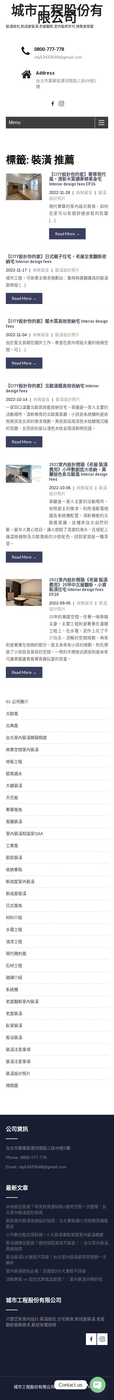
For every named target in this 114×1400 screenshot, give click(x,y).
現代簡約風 (16, 953)
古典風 (12, 725)
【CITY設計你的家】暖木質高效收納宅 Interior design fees (57, 324)
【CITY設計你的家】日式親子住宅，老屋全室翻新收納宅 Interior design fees (56, 259)
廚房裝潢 (14, 857)
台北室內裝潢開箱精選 (26, 737)
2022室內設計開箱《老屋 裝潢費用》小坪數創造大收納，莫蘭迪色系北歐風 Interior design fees (78, 472)
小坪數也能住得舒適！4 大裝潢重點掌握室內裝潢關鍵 (54, 1234)
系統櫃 (12, 989)
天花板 (12, 797)
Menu (14, 122)
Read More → (67, 233)
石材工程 (14, 965)
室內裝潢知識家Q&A (24, 833)
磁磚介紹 (14, 977)
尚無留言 (84, 192)
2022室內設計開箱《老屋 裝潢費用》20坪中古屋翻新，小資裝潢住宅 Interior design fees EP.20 (78, 587)
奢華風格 (14, 809)
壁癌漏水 (14, 773)
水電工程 (14, 929)
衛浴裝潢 (14, 1037)
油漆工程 (14, 941)
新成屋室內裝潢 (20, 881)
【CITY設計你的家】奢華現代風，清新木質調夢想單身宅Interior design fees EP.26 (77, 179)
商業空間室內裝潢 (22, 749)
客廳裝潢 (14, 821)
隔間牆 (12, 1085)
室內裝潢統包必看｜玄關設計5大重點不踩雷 (46, 1271)
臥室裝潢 (14, 1025)
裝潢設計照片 (67, 270)
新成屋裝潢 (16, 893)
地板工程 (14, 761)
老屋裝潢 (14, 1013)
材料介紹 (14, 917)
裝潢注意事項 (18, 1049)
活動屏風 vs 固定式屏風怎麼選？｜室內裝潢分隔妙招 (54, 1279)
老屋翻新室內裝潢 (22, 1001)
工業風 (12, 845)
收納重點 (14, 869)
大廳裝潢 (14, 785)
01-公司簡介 (17, 701)
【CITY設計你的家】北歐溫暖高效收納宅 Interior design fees (52, 388)
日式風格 (14, 905)
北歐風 (12, 713)
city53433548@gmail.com (58, 57)
